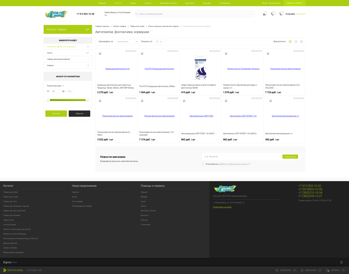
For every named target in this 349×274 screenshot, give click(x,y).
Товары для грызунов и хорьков (16, 206)
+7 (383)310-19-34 (310, 192)
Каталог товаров (56, 29)
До (63, 91)
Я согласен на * (228, 164)
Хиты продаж (77, 201)
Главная (102, 3)
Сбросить (79, 114)
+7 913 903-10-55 (85, 14)
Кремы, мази (8, 220)
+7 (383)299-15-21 (310, 196)
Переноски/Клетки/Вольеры (14, 234)
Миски (49, 53)
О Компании (224, 3)
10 (88, 47)
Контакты (189, 3)
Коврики (50, 65)
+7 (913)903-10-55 (310, 189)
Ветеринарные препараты (13, 252)
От (48, 91)
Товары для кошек (10, 197)
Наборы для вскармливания (58, 59)
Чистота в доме (9, 225)
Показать (56, 114)
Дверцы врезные (10, 243)
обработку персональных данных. (234, 164)
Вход (264, 3)
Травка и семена (10, 248)
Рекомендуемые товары (82, 206)
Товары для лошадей (11, 215)
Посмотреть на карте (222, 207)
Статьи (148, 3)
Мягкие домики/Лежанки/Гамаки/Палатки (20, 238)
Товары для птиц (10, 201)
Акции (133, 3)
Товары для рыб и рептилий (14, 211)
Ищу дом (207, 3)
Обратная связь (15, 270)
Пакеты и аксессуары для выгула (17, 229)
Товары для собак (10, 192)
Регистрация (274, 3)
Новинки (75, 192)
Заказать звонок (294, 3)
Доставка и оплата (168, 3)
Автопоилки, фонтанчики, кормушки (61, 47)
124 (87, 53)
